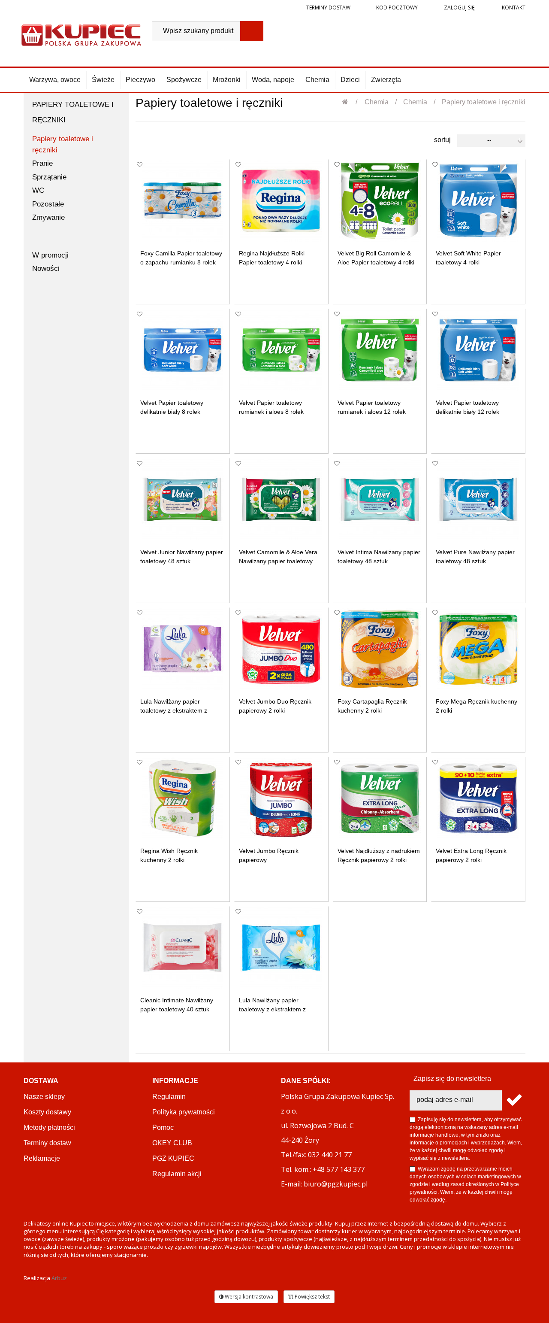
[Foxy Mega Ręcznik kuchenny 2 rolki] (478, 649)
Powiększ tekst (311, 1296)
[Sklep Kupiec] (81, 34)
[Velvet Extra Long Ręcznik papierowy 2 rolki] (478, 798)
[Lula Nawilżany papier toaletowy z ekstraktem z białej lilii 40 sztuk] (281, 948)
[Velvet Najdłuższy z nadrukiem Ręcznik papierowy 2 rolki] (380, 798)
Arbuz (59, 1278)
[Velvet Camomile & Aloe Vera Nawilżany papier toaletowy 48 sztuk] (281, 499)
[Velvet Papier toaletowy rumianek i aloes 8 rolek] (281, 350)
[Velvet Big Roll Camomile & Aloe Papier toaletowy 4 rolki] (380, 201)
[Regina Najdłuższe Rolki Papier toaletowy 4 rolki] (281, 201)
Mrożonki (227, 79)
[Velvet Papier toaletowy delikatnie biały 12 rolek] (478, 350)
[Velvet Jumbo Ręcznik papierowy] (281, 798)
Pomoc (163, 1127)
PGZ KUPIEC (173, 1158)
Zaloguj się (459, 7)
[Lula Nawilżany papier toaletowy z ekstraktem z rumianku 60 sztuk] (182, 649)
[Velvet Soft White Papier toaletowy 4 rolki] (478, 201)
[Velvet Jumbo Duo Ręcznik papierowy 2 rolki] (281, 649)
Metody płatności (49, 1127)
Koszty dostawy (47, 1112)
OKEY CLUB (172, 1143)
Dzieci (350, 79)
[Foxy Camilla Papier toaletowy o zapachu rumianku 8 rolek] (182, 201)
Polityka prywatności (183, 1112)
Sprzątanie (49, 177)
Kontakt (513, 7)
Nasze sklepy (44, 1096)
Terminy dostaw (328, 7)
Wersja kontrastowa (248, 1296)
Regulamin (169, 1096)
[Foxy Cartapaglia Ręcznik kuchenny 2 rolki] (380, 649)
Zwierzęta (386, 79)
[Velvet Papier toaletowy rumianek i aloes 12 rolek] (380, 350)
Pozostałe (48, 204)
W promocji (50, 255)
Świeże (103, 79)
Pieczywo (140, 79)
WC (38, 190)
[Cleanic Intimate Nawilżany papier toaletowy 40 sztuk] (182, 948)
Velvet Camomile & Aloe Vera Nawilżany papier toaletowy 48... (278, 561)
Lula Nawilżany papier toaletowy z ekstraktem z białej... (272, 1009)
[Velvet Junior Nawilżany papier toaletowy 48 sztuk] (182, 499)
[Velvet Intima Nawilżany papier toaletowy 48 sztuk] (380, 499)
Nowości (46, 268)
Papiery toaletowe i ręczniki (62, 144)
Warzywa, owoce (55, 79)
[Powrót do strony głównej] (349, 102)
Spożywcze (184, 79)
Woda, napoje (273, 79)
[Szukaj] (251, 31)
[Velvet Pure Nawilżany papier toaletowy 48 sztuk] (478, 499)
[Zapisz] (513, 1100)
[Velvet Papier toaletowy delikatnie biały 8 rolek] (182, 350)
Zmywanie (48, 217)
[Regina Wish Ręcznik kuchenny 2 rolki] (182, 798)
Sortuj (442, 139)
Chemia (317, 79)
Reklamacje (42, 1158)
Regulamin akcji (177, 1173)
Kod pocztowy (397, 7)
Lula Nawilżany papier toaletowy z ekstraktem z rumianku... (173, 710)
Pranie (42, 163)
